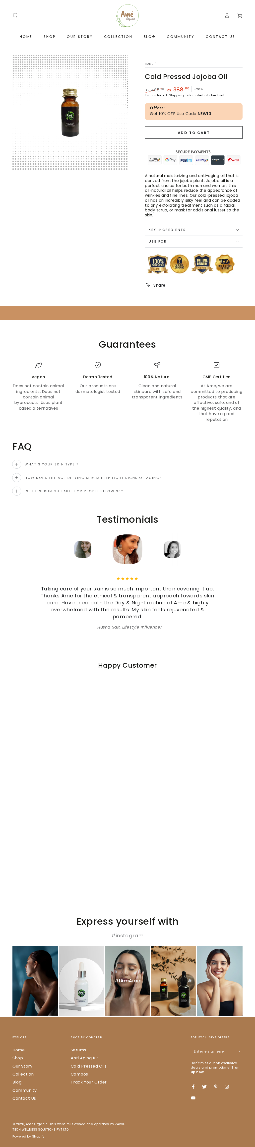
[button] (15, 15)
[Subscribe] (240, 1051)
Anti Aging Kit (84, 1058)
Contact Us (24, 1098)
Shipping (176, 95)
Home (149, 64)
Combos (79, 1074)
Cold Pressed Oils (89, 1066)
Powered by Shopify (28, 1137)
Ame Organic (37, 1124)
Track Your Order (89, 1082)
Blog (16, 1082)
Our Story (22, 1066)
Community (24, 1090)
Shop (17, 1058)
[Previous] (71, 549)
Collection (23, 1074)
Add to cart (194, 132)
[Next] (184, 549)
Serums (78, 1050)
